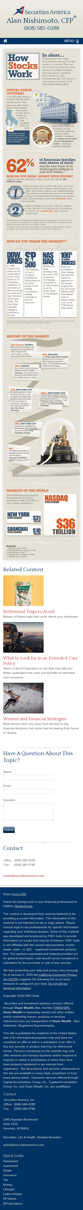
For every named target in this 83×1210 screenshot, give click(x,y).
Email (7, 785)
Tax (5, 1179)
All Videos (9, 1198)
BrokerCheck (24, 906)
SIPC (66, 1007)
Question (9, 800)
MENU (69, 41)
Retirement (10, 1161)
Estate (7, 1170)
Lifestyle (8, 1189)
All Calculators (12, 1203)
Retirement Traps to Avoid (28, 611)
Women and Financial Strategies (34, 719)
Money (7, 1184)
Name (7, 772)
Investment (10, 1165)
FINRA (58, 1007)
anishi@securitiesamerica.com (23, 875)
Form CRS (19, 894)
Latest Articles (12, 1194)
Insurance (10, 1175)
